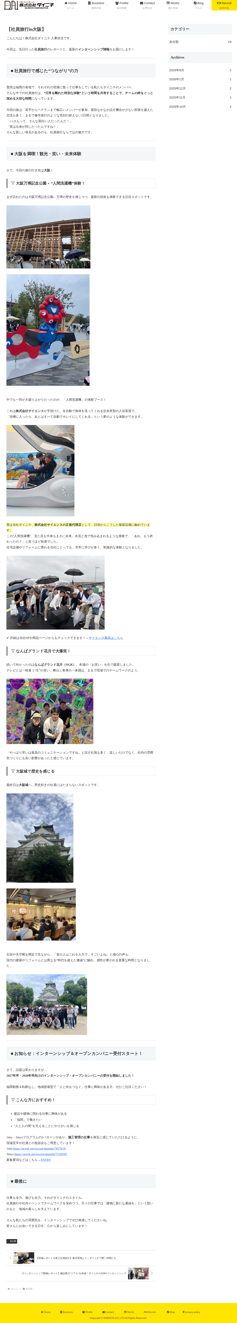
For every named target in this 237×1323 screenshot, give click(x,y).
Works (130, 1312)
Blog (172, 1312)
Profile (88, 1312)
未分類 (13, 1241)
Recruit (151, 1312)
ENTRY (46, 1160)
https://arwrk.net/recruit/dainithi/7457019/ (39, 1148)
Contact (109, 1312)
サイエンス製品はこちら (106, 638)
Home (46, 1312)
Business (67, 1312)
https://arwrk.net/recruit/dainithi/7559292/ (41, 1154)
